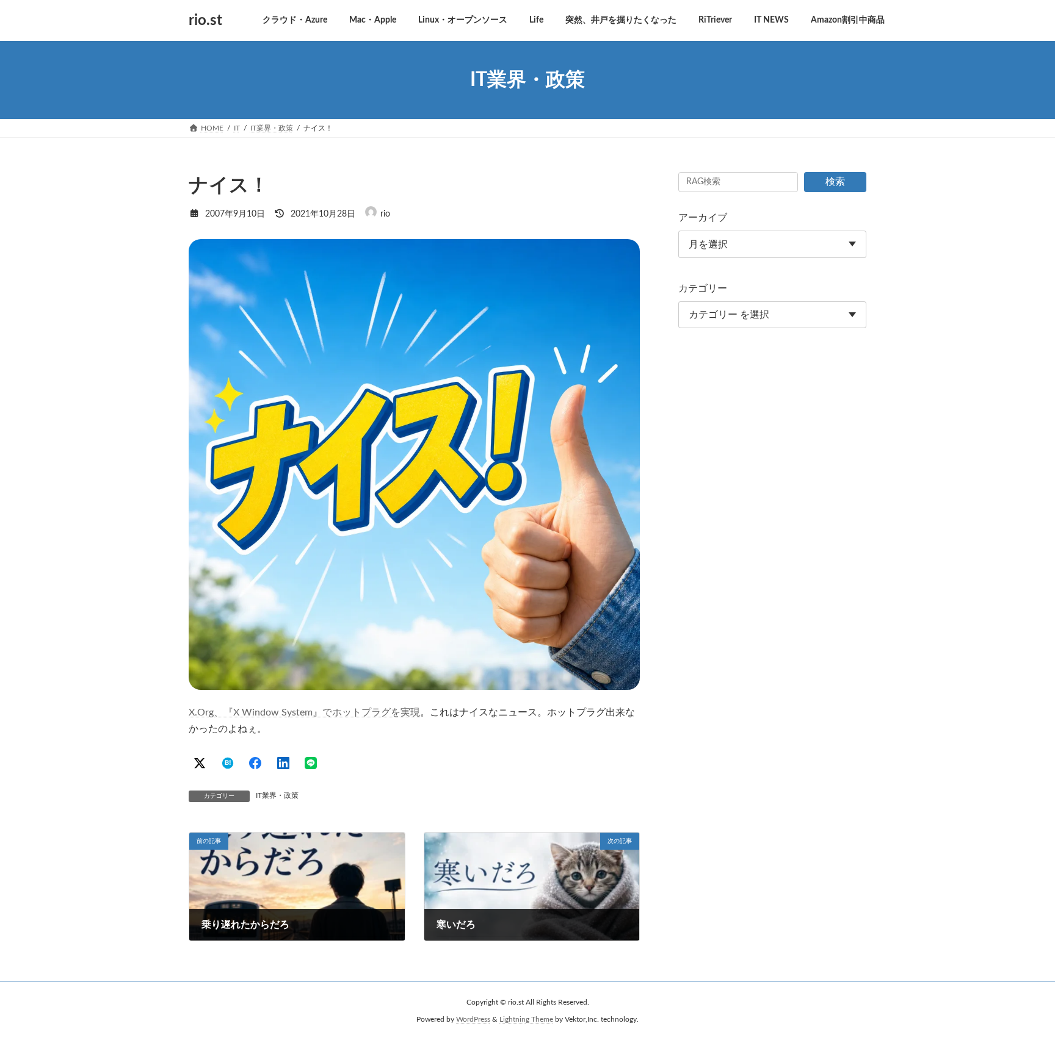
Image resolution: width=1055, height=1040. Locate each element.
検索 (835, 182)
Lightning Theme (526, 1019)
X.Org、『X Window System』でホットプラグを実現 (304, 712)
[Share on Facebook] (255, 763)
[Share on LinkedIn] (283, 763)
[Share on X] (200, 763)
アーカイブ (702, 218)
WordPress (473, 1019)
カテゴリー (702, 288)
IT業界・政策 (277, 795)
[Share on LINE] (311, 763)
